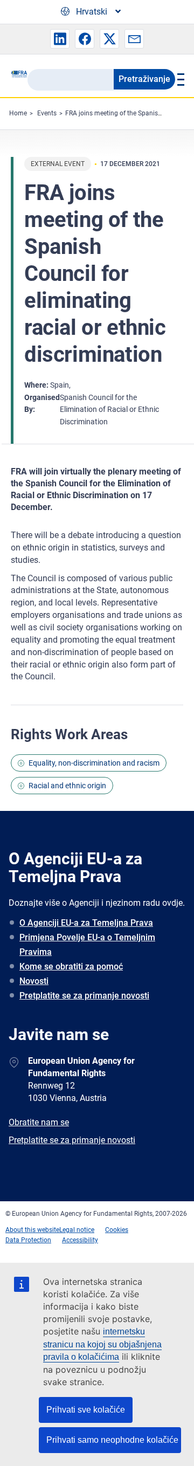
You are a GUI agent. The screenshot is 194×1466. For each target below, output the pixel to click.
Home (18, 113)
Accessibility (80, 1240)
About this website (32, 1230)
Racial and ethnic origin (67, 785)
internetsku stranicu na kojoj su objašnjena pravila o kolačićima (102, 1344)
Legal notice (76, 1230)
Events (47, 113)
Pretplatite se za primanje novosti (84, 995)
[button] (60, 39)
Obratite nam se (39, 1122)
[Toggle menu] (179, 79)
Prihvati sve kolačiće (85, 1409)
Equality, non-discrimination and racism (94, 763)
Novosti (33, 981)
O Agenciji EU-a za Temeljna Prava (86, 923)
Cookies (116, 1230)
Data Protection (28, 1240)
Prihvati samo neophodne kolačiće (112, 1439)
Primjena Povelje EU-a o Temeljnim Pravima (87, 944)
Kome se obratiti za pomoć (71, 966)
